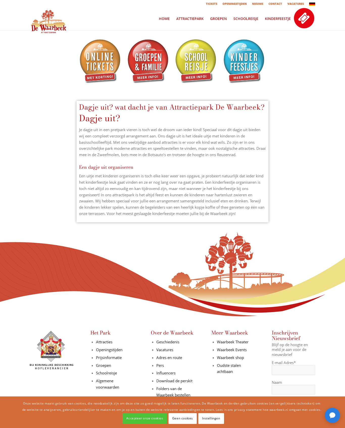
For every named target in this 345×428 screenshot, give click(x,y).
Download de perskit (174, 380)
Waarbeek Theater (233, 341)
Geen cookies (182, 418)
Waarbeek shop (230, 357)
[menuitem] (211, 4)
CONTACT (275, 4)
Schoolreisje (106, 372)
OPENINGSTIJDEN (235, 4)
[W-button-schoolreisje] (196, 62)
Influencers (166, 372)
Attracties (104, 341)
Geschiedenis (167, 341)
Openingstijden (109, 349)
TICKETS (211, 4)
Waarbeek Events (232, 349)
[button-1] (101, 62)
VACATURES (295, 4)
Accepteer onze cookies (144, 418)
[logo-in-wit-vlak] (49, 18)
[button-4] (244, 62)
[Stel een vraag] (332, 415)
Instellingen (211, 418)
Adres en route (169, 357)
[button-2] (149, 62)
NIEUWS (257, 4)
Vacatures (164, 349)
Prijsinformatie (109, 357)
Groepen (103, 365)
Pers (160, 365)
